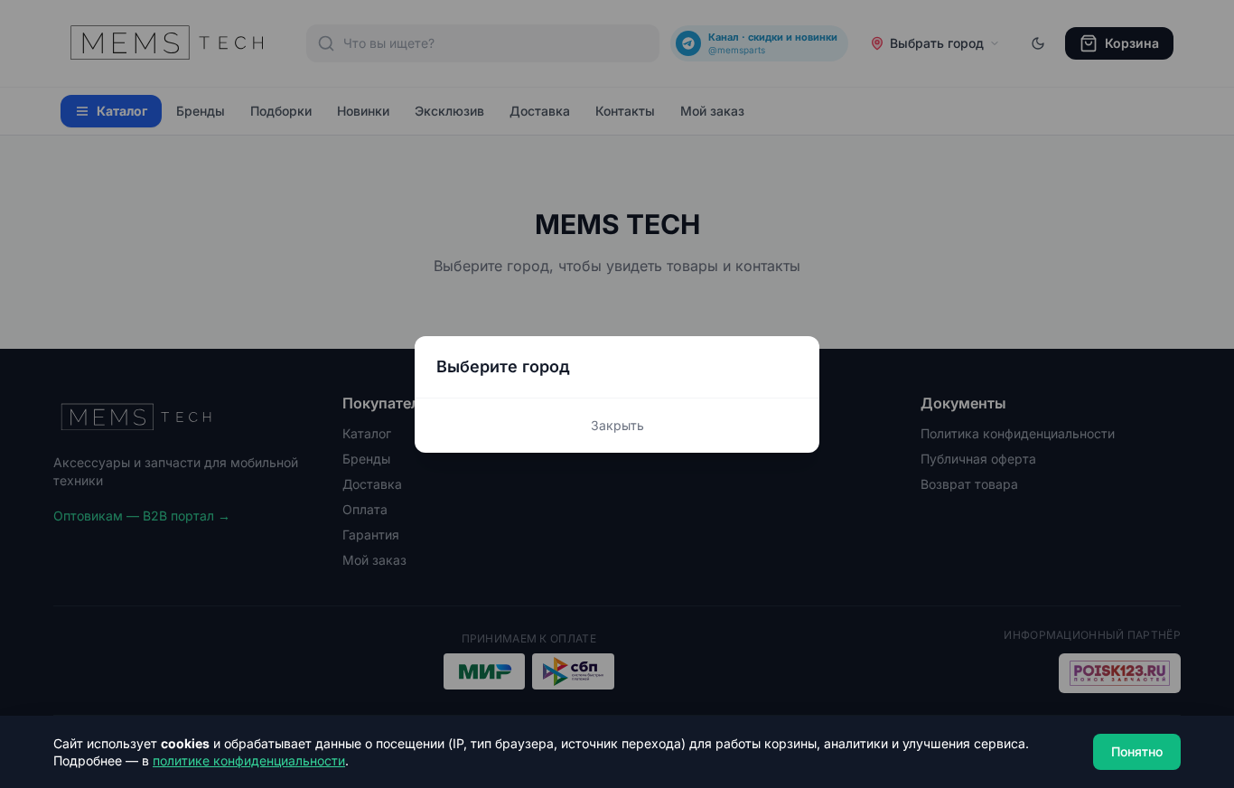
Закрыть (617, 425)
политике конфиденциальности (249, 760)
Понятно (1137, 751)
